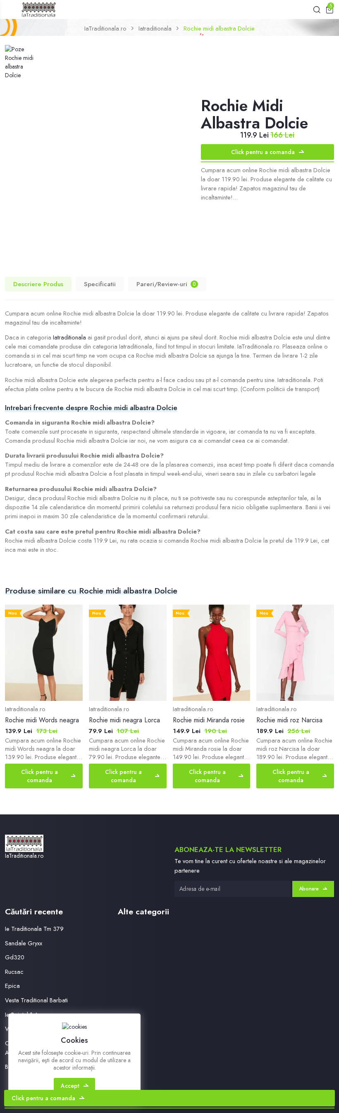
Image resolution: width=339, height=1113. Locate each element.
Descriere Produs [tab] (38, 284)
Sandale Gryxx (23, 943)
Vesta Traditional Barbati (36, 1000)
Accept (70, 1086)
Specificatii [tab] (100, 284)
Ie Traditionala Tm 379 (34, 928)
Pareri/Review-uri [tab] (166, 284)
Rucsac (14, 971)
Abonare (309, 888)
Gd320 (14, 957)
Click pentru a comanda (263, 152)
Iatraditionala (155, 28)
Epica (12, 985)
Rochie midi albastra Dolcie (219, 28)
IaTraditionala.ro (105, 28)
